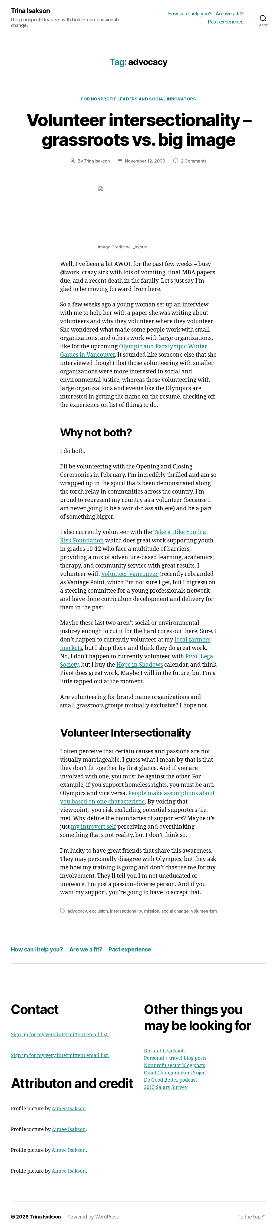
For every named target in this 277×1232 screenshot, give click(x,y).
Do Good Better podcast (170, 1080)
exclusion (98, 911)
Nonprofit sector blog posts (174, 1065)
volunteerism (204, 911)
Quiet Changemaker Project (175, 1073)
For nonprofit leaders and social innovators (138, 99)
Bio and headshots (165, 1051)
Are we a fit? (230, 13)
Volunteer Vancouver (130, 574)
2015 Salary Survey (165, 1087)
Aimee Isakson (69, 1109)
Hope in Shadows (139, 665)
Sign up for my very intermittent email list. (60, 1035)
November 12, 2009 (145, 161)
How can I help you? (190, 13)
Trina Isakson (30, 11)
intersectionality (126, 911)
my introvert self (93, 827)
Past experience (226, 22)
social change (175, 911)
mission (151, 911)
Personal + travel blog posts (175, 1058)
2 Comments (193, 161)
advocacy (77, 911)
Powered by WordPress (93, 1217)
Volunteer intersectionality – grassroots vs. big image (138, 129)
